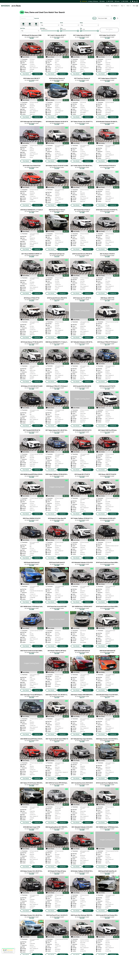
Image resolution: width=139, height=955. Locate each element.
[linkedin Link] (135, 1)
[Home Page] (5, 6)
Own (128, 5)
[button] (8, 950)
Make (41, 22)
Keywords (36, 18)
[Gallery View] (114, 18)
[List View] (117, 18)
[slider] (58, 31)
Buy (122, 5)
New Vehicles (114, 5)
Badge (81, 22)
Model (61, 22)
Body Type (22, 28)
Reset (94, 18)
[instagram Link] (137, 1)
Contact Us (37, 73)
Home (107, 5)
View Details (26, 73)
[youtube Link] (133, 1)
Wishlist (41, 57)
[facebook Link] (130, 1)
